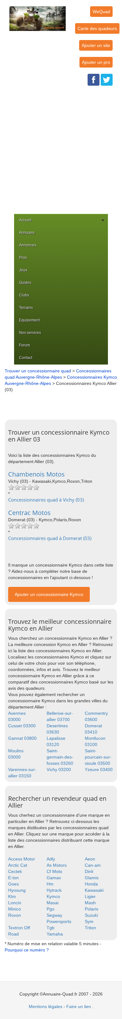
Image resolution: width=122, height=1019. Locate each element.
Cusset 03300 (22, 725)
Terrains (26, 307)
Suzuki (91, 915)
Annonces (27, 245)
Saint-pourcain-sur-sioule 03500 (98, 757)
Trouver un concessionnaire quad (38, 370)
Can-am (93, 865)
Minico (14, 908)
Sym (89, 921)
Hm (50, 883)
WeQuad (101, 11)
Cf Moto (54, 871)
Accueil (25, 220)
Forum (24, 345)
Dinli (89, 871)
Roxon (14, 915)
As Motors (57, 865)
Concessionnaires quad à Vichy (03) (46, 500)
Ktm (12, 896)
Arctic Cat (17, 865)
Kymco (53, 896)
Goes (13, 883)
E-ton (13, 877)
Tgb (50, 927)
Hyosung (17, 890)
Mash (90, 902)
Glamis (92, 877)
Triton (90, 927)
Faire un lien (78, 1006)
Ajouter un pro (96, 62)
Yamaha (55, 933)
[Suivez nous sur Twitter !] (107, 79)
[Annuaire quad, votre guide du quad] (37, 15)
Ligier (90, 896)
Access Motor (21, 858)
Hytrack (54, 890)
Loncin (14, 902)
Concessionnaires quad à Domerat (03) (49, 538)
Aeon (90, 858)
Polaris (91, 908)
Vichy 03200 (59, 769)
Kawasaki (94, 890)
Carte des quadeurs (97, 28)
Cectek (15, 871)
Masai (52, 902)
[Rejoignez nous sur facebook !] (93, 79)
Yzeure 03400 (99, 769)
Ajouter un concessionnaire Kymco (49, 594)
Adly (51, 858)
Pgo (50, 908)
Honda (91, 883)
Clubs (24, 295)
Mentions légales (45, 1006)
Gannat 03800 (22, 738)
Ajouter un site (96, 45)
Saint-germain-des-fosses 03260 (60, 757)
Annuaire (27, 232)
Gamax (54, 877)
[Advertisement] (61, 150)
